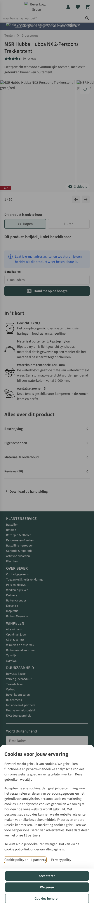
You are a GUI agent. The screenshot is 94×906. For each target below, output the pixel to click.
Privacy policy (61, 859)
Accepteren (47, 876)
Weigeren (47, 887)
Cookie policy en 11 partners (25, 859)
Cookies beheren (47, 898)
